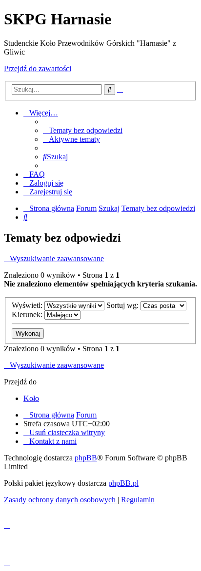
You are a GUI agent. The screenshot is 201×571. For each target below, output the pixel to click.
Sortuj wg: (123, 305)
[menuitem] (82, 130)
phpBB (86, 458)
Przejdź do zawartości (37, 68)
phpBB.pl (123, 483)
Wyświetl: (28, 305)
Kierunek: (28, 314)
